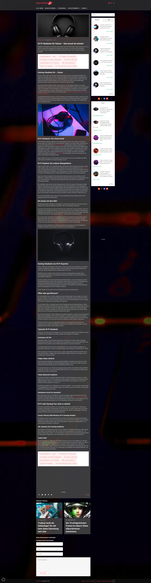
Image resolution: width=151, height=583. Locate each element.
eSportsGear (39, 581)
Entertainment (73, 8)
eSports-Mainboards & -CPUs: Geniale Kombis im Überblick (106, 84)
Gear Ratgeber (50, 8)
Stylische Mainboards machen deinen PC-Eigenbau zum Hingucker (106, 50)
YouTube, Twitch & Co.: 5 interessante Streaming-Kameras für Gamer (106, 26)
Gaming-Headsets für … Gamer (48, 56)
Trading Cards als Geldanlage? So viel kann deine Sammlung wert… (106, 38)
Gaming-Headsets (59, 145)
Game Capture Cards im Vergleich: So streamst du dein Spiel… (106, 72)
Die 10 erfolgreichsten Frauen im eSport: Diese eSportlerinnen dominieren (77, 527)
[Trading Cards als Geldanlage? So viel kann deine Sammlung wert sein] (49, 510)
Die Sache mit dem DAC (70, 59)
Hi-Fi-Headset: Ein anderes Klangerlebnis (50, 59)
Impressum (98, 581)
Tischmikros (59, 153)
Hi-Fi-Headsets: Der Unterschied (67, 56)
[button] (99, 99)
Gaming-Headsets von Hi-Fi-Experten (49, 63)
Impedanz (85, 168)
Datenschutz (92, 581)
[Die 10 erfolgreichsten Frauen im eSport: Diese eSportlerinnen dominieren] (77, 510)
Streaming (61, 8)
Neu (109, 19)
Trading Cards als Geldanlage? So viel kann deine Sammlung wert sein (48, 527)
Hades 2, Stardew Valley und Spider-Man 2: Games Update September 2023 (106, 150)
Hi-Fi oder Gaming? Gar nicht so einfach (66, 66)
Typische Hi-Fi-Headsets (46, 66)
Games (84, 8)
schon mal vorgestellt (79, 397)
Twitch (87, 581)
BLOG (103, 103)
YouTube (83, 581)
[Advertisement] (63, 480)
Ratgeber (54, 40)
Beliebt (97, 19)
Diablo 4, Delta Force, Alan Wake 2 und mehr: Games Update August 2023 (106, 162)
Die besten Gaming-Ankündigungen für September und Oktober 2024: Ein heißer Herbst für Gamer (102, 124)
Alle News (39, 8)
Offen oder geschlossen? (68, 63)
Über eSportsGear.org (106, 581)
